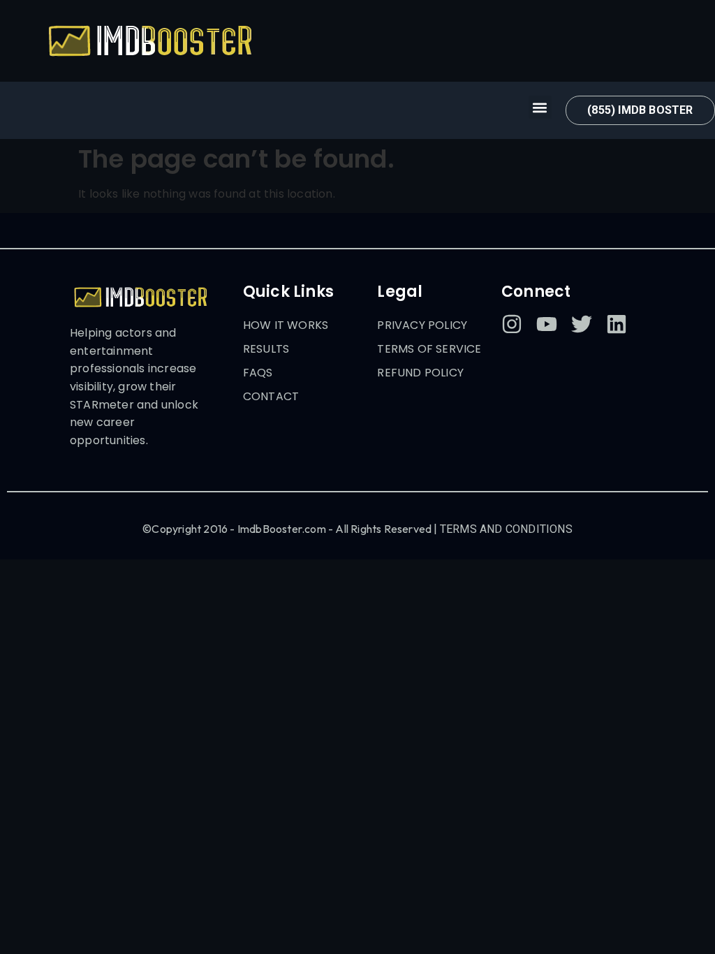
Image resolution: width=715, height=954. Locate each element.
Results (266, 349)
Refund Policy (420, 373)
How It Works (285, 325)
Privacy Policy (422, 325)
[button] (540, 107)
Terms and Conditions (506, 529)
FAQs (258, 373)
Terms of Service (429, 349)
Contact (271, 396)
